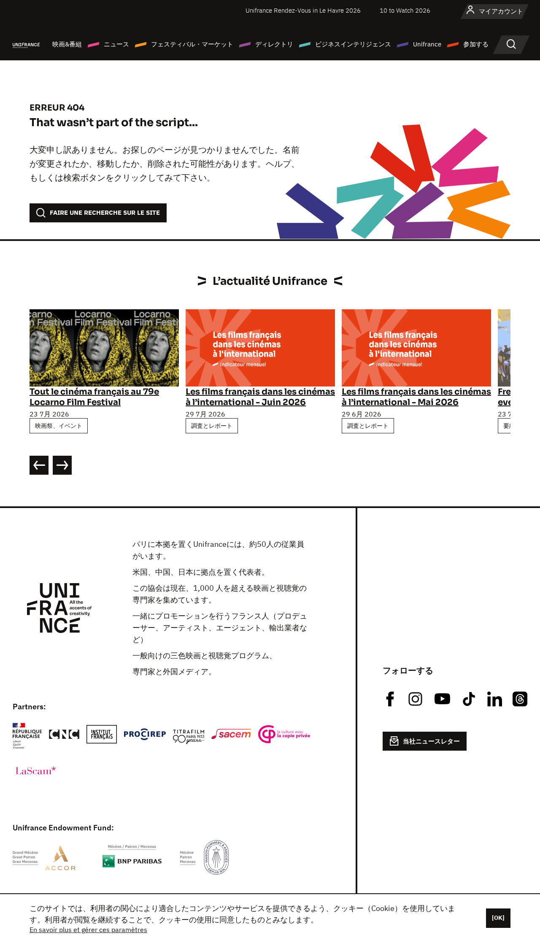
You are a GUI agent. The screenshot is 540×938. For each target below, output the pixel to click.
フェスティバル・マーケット (192, 44)
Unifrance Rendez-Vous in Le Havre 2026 (303, 10)
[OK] (498, 918)
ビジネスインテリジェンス (353, 44)
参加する (476, 44)
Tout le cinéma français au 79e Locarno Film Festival (94, 397)
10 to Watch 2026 (405, 10)
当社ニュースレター (431, 741)
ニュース (116, 44)
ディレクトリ (274, 44)
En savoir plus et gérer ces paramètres (88, 929)
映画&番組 (67, 44)
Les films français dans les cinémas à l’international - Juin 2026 (260, 397)
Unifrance (427, 44)
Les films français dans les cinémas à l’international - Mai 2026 (416, 397)
